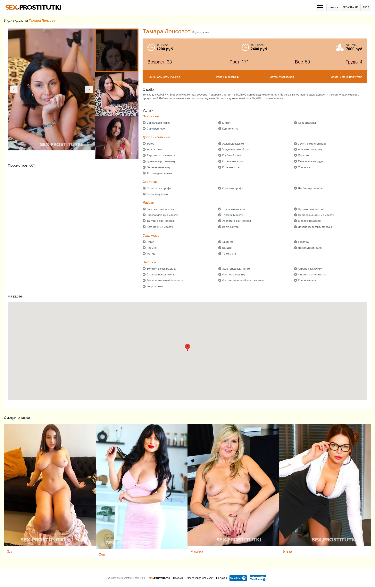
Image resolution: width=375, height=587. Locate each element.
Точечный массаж (233, 209)
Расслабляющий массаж (162, 214)
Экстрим (227, 241)
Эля (10, 551)
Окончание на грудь (310, 161)
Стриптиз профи (232, 188)
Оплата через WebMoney (199, 578)
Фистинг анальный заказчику (165, 280)
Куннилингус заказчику (161, 161)
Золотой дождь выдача (161, 268)
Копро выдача (307, 280)
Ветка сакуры (230, 226)
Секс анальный (307, 122)
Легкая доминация (310, 247)
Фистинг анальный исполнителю (243, 280)
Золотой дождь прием (236, 268)
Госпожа (303, 241)
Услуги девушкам (233, 143)
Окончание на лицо (159, 167)
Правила (178, 578)
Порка (150, 241)
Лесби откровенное (310, 188)
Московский (232, 76)
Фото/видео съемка (159, 173)
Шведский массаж (309, 220)
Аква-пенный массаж (160, 226)
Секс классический (159, 122)
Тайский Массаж (232, 214)
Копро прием (155, 286)
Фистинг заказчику (233, 274)
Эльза (287, 551)
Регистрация (350, 7)
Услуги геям (154, 149)
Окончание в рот (232, 161)
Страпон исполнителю (161, 274)
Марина (196, 551)
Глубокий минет (232, 155)
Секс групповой (156, 128)
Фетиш (151, 253)
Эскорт (151, 143)
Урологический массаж (236, 220)
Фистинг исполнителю (312, 274)
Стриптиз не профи (159, 188)
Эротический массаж (311, 209)
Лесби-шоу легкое (158, 194)
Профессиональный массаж (316, 214)
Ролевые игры (231, 167)
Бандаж (227, 247)
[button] (187, 347)
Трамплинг (229, 253)
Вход (366, 7)
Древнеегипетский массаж (315, 226)
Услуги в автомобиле (235, 149)
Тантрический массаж (160, 220)
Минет (226, 122)
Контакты (221, 578)
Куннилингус (230, 128)
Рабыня (152, 247)
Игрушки (303, 155)
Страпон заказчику (310, 268)
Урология (304, 167)
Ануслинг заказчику (310, 149)
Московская (286, 76)
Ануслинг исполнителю (161, 155)
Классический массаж (160, 209)
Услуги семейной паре (312, 143)
